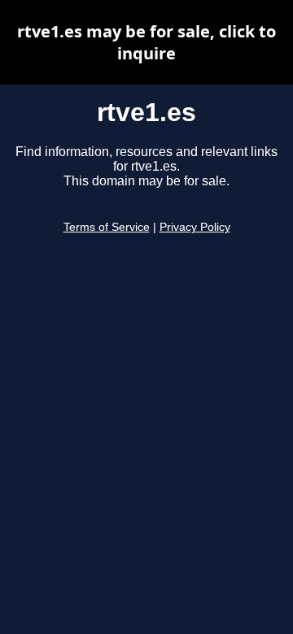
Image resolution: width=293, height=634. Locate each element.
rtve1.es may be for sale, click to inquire (146, 42)
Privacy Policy (195, 227)
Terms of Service (106, 227)
